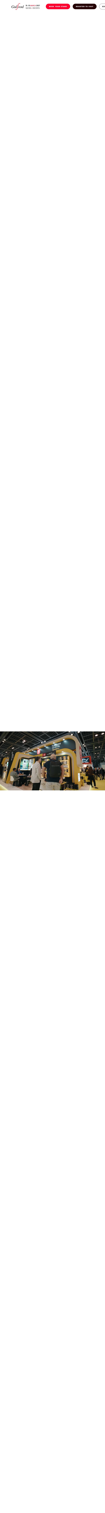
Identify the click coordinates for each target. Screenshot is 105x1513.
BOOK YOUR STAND (58, 6)
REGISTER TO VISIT (84, 6)
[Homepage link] (26, 6)
